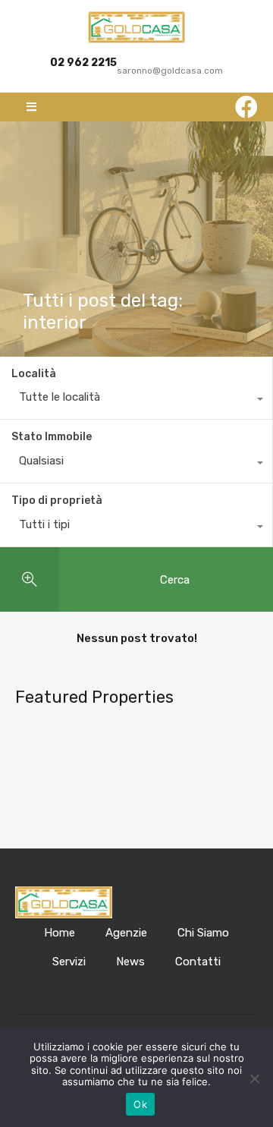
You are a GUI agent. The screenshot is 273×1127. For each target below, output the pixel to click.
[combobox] (136, 400)
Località (33, 373)
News (130, 961)
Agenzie (126, 933)
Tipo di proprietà (56, 500)
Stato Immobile (51, 436)
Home (59, 933)
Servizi (69, 961)
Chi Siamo (203, 933)
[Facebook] (246, 107)
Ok (140, 1104)
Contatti (198, 961)
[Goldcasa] (136, 27)
